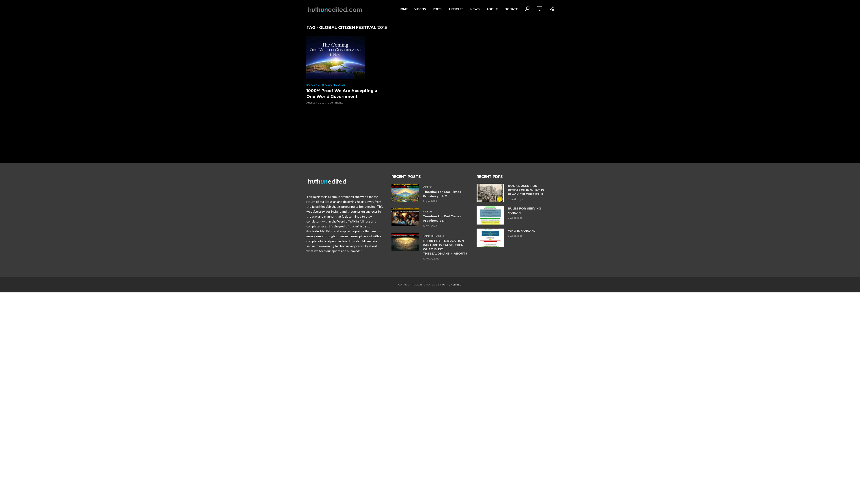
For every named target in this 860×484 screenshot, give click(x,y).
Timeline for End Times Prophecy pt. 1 (442, 218)
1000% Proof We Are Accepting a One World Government (341, 93)
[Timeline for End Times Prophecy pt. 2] (405, 193)
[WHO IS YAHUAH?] (490, 238)
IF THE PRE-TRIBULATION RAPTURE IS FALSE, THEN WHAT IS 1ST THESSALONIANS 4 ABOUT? (445, 247)
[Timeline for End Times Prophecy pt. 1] (405, 217)
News (475, 9)
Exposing (313, 84)
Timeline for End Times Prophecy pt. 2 (442, 194)
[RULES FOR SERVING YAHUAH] (490, 215)
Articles (456, 9)
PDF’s (437, 9)
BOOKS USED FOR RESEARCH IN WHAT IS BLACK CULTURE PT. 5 (526, 190)
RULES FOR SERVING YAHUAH (524, 210)
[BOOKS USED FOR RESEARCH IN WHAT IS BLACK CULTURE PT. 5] (490, 193)
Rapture (428, 236)
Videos (420, 9)
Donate (511, 9)
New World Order (333, 84)
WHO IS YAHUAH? (521, 230)
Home (403, 9)
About (492, 9)
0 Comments (335, 102)
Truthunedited (451, 284)
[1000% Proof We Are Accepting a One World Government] (344, 57)
